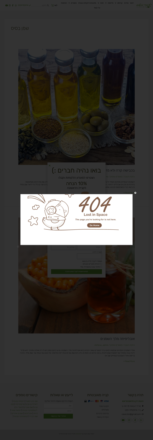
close (135, 192)
